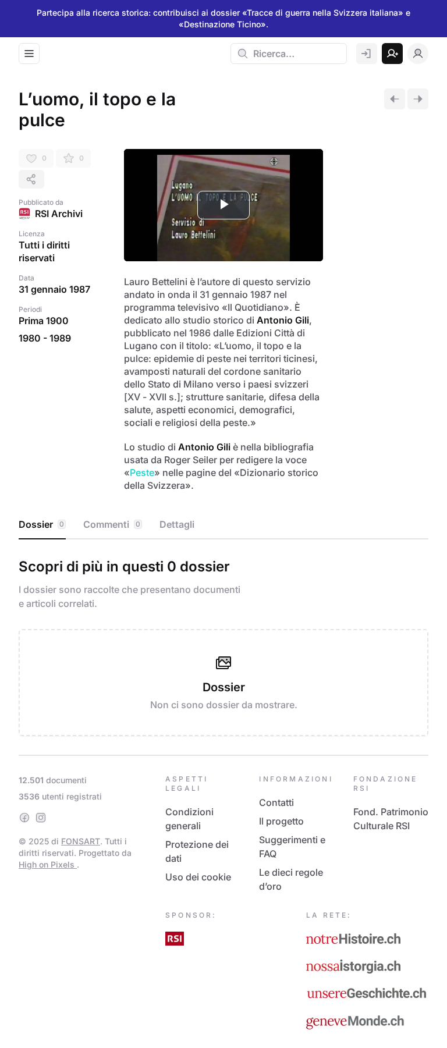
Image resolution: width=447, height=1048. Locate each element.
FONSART (80, 841)
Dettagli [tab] (176, 524)
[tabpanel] (223, 644)
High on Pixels (48, 864)
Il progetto (281, 821)
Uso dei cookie (198, 877)
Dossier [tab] (41, 524)
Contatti (276, 802)
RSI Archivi (59, 213)
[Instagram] (41, 817)
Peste (142, 472)
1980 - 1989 (45, 338)
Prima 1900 (44, 320)
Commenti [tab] (111, 524)
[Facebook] (24, 817)
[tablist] (223, 524)
